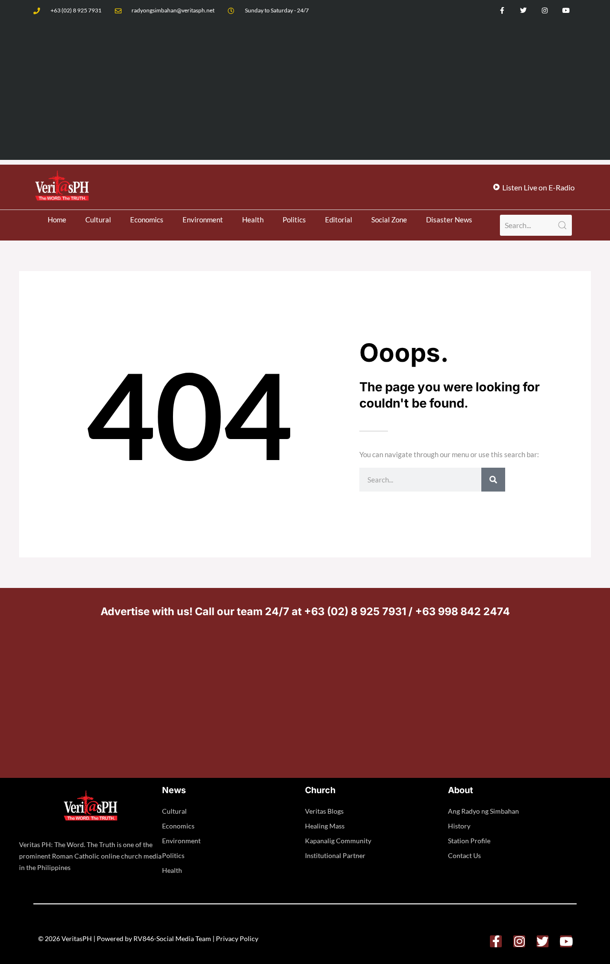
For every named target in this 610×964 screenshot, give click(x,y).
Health (253, 219)
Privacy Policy (237, 938)
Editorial (338, 219)
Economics (146, 219)
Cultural (98, 219)
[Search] (493, 480)
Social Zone (389, 219)
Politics (294, 219)
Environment (203, 219)
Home (57, 219)
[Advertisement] (305, 93)
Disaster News (449, 219)
